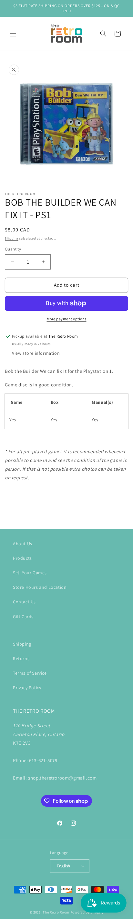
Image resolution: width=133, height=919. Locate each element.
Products (22, 558)
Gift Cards (23, 616)
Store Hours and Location (39, 587)
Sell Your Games (30, 573)
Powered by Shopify (87, 912)
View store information (36, 353)
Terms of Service (30, 673)
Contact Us (24, 602)
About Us (22, 543)
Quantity (13, 249)
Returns (21, 658)
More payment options (67, 318)
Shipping (11, 238)
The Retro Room (56, 912)
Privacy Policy (27, 687)
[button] (13, 33)
